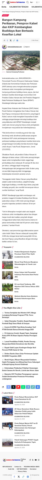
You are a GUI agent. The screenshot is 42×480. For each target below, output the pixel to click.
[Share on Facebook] (7, 40)
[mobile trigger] (4, 2)
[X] (32, 460)
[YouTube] (35, 460)
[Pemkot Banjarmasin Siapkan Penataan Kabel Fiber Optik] (7, 255)
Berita (5, 15)
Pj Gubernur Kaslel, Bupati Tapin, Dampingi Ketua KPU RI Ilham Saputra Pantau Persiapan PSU (19, 335)
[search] (27, 2)
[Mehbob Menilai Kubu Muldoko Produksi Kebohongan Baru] (7, 299)
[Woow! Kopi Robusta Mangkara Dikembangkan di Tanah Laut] (7, 265)
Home (3, 11)
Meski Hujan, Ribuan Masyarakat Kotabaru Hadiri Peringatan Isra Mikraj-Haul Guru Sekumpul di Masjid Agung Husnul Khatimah (21, 362)
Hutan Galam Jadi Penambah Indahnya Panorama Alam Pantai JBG (26, 274)
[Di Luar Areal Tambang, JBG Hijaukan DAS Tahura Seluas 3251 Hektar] (7, 287)
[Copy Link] (14, 40)
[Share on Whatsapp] (23, 387)
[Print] (17, 40)
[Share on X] (10, 40)
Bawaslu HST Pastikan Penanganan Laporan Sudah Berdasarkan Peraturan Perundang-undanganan (20, 376)
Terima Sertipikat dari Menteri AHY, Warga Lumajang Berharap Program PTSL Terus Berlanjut (19, 315)
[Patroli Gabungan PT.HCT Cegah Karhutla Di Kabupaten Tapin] (7, 443)
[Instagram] (38, 460)
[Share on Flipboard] (18, 387)
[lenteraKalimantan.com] (15, 2)
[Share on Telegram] (28, 387)
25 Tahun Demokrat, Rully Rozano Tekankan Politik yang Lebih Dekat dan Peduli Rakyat (27, 411)
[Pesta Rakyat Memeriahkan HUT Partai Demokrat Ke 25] (7, 400)
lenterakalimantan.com (15, 47)
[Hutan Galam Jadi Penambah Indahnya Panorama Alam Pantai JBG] (7, 275)
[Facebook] (30, 460)
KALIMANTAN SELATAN (22, 257)
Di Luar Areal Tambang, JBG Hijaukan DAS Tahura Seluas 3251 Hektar (27, 286)
